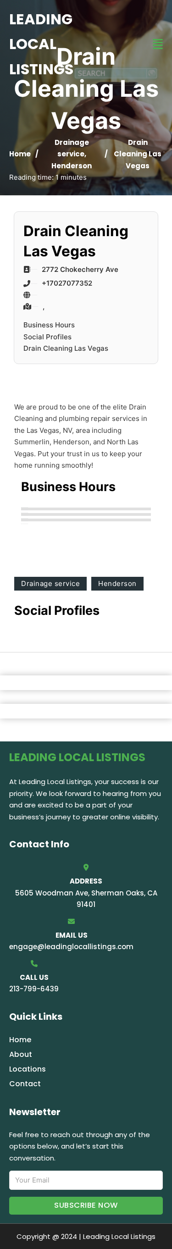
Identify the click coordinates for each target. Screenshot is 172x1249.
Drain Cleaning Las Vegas (65, 348)
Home (20, 154)
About (20, 1054)
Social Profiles (47, 336)
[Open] (158, 44)
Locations (27, 1069)
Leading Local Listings (41, 44)
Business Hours (49, 325)
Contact (25, 1083)
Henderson (71, 166)
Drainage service (50, 583)
